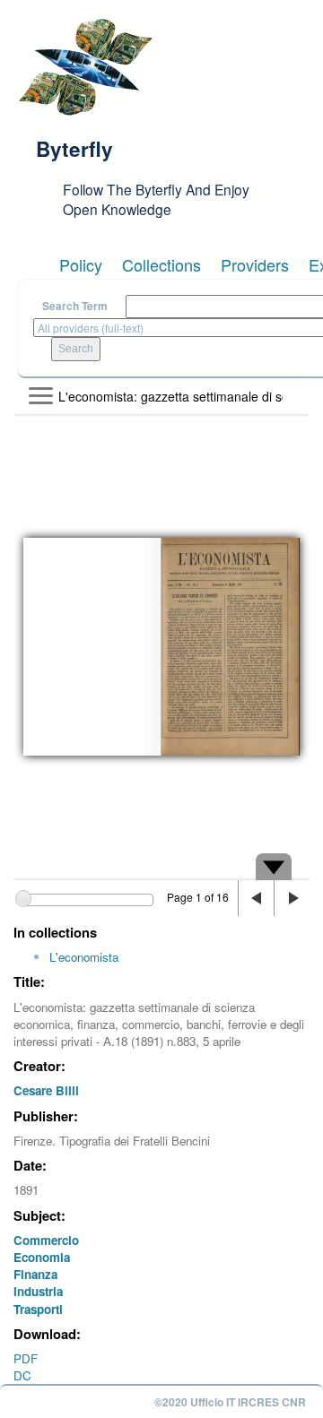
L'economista (83, 956)
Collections (161, 264)
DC (22, 1375)
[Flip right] (292, 898)
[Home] (85, 67)
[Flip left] (256, 898)
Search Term (75, 306)
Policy (80, 264)
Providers (255, 264)
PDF (25, 1358)
